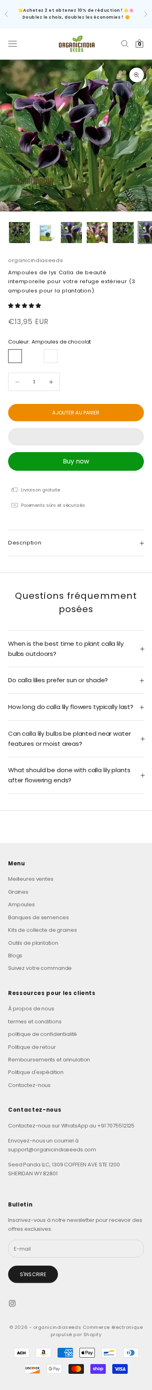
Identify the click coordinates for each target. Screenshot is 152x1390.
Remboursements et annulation (49, 1059)
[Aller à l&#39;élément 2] (45, 232)
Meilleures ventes (31, 879)
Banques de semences (38, 917)
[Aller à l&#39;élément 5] (123, 232)
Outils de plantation (33, 943)
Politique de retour (32, 1047)
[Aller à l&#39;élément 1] (19, 232)
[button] (25, 306)
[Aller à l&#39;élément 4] (97, 232)
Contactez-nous (29, 1085)
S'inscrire (33, 1274)
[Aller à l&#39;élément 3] (71, 232)
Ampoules (21, 904)
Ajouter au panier (75, 412)
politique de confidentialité (42, 1034)
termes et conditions (34, 1021)
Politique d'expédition (36, 1072)
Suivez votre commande (40, 968)
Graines (18, 892)
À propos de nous (31, 1008)
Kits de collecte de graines (42, 930)
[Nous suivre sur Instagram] (12, 1303)
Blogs (15, 955)
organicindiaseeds (35, 260)
